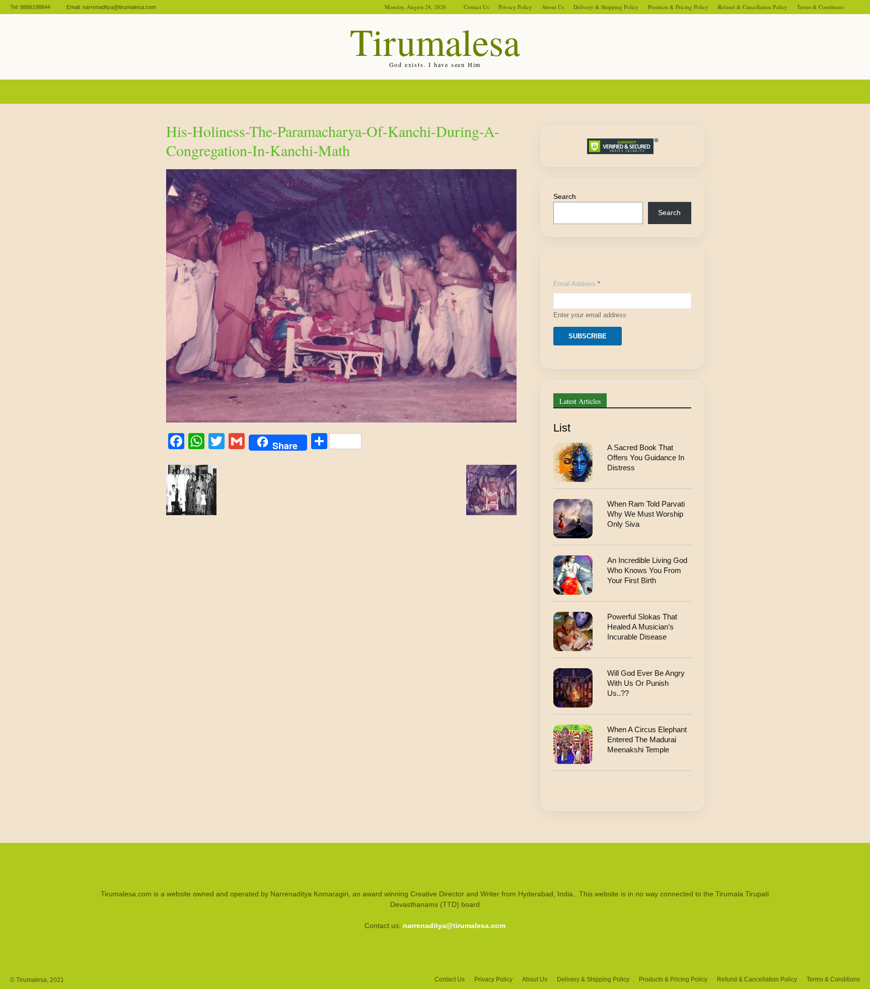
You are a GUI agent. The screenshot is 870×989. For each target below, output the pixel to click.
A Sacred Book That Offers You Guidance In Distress (645, 457)
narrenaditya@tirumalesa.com (119, 7)
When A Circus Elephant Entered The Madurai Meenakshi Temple (647, 739)
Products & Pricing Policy (678, 7)
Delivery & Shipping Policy (605, 7)
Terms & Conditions (820, 7)
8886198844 (35, 7)
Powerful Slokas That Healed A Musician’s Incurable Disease (642, 627)
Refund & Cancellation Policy (752, 7)
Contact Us (476, 7)
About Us (553, 7)
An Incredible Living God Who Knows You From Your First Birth (647, 570)
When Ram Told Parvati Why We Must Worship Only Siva (646, 514)
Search (564, 196)
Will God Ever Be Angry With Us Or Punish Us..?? (646, 683)
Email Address (576, 284)
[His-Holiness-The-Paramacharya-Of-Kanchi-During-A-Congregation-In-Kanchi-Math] (341, 419)
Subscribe (587, 336)
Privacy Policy (515, 7)
